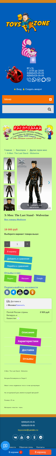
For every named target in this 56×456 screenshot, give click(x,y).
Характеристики (28, 341)
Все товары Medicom (15, 219)
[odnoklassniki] (34, 437)
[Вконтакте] (7, 294)
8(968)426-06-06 (35, 75)
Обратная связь (26, 447)
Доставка (28, 350)
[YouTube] (22, 437)
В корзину (40, 452)
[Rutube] (26, 294)
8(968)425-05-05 (35, 73)
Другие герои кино (38, 150)
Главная (8, 150)
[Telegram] (13, 294)
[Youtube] (20, 294)
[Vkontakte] (15, 437)
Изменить (20, 305)
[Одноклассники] (32, 294)
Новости (12, 447)
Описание (28, 332)
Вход (19, 89)
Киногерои (21, 150)
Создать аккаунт (33, 89)
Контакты (40, 447)
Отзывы (28, 358)
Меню (7, 99)
